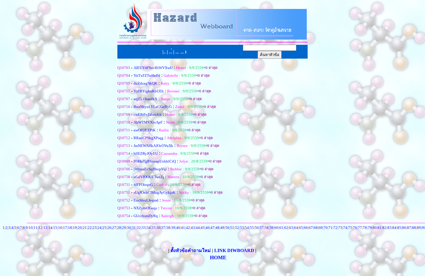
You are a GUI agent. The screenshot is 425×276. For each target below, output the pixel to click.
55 (252, 227)
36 (158, 227)
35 (153, 227)
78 (365, 227)
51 (232, 227)
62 (286, 227)
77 (360, 227)
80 (375, 227)
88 (414, 227)
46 (208, 227)
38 (168, 227)
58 (267, 227)
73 (340, 227)
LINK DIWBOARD (234, 250)
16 (60, 227)
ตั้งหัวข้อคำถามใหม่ (191, 250)
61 (281, 227)
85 (399, 227)
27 (114, 227)
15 (55, 227)
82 (384, 227)
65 (301, 227)
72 (335, 227)
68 (316, 227)
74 (345, 227)
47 (212, 227)
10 (31, 227)
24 (99, 227)
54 (247, 227)
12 (40, 227)
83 (389, 227)
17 (65, 227)
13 (45, 227)
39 (173, 227)
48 (217, 227)
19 (75, 227)
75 (350, 227)
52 (237, 227)
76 (355, 227)
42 (188, 227)
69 (321, 227)
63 (291, 227)
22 (90, 227)
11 (36, 227)
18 (70, 227)
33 (144, 227)
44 (198, 227)
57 (262, 227)
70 (326, 227)
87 (409, 227)
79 (370, 227)
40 (178, 227)
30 (129, 227)
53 (242, 227)
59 (271, 227)
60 (276, 227)
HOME (218, 257)
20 (80, 227)
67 (311, 227)
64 (296, 227)
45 (203, 227)
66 (306, 227)
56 (257, 227)
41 (183, 227)
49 (222, 227)
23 (95, 227)
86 (404, 227)
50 (227, 227)
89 (419, 227)
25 (104, 227)
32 (139, 227)
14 (50, 227)
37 (163, 227)
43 (193, 227)
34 (149, 227)
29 (124, 227)
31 (134, 227)
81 (380, 227)
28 (119, 227)
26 (109, 227)
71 (330, 227)
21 (85, 227)
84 (394, 227)
